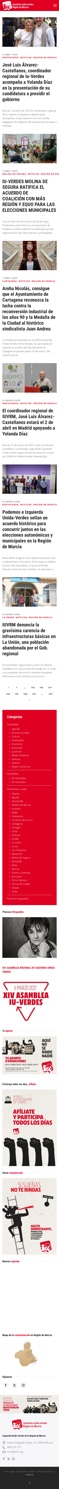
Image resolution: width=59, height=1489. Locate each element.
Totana (15, 887)
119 (17, 694)
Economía (17, 744)
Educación (17, 747)
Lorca (15, 846)
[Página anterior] (9, 687)
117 (50, 687)
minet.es (29, 1474)
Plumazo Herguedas (17, 898)
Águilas (15, 797)
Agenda (16, 728)
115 (33, 687)
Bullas (15, 812)
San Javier (17, 876)
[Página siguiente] (29, 700)
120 (26, 694)
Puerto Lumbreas (21, 872)
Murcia (15, 868)
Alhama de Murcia (21, 804)
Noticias (26, 57)
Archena (16, 808)
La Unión (8, 617)
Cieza (14, 831)
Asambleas (12, 773)
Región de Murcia (45, 57)
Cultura (16, 736)
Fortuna (16, 835)
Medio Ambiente (20, 755)
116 (41, 687)
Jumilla (15, 838)
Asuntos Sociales (20, 732)
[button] (55, 5)
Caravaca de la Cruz (22, 819)
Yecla (14, 891)
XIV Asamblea (19, 778)
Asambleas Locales (17, 789)
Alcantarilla (17, 801)
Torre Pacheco (19, 880)
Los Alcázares (19, 850)
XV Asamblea (18, 781)
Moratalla (17, 861)
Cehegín (16, 827)
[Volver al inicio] (18, 5)
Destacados (10, 57)
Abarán (16, 793)
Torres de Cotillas (21, 883)
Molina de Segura (14, 174)
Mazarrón (17, 853)
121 (34, 694)
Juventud (16, 751)
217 (51, 694)
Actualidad (12, 724)
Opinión (16, 762)
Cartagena (9, 281)
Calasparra (17, 816)
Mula (14, 865)
